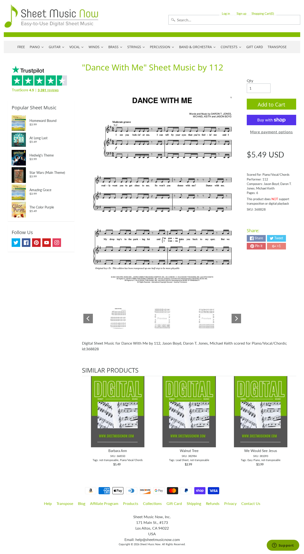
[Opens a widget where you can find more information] (282, 546)
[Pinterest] (36, 242)
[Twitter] (16, 242)
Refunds (212, 503)
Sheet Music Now (150, 544)
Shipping (194, 503)
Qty (250, 80)
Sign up (241, 13)
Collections (152, 503)
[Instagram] (56, 242)
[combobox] (234, 20)
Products (130, 503)
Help (48, 503)
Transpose (65, 503)
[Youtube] (46, 242)
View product (117, 416)
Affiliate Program (104, 503)
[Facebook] (26, 242)
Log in (226, 13)
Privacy (230, 503)
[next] (291, 421)
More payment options (271, 131)
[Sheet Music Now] (51, 16)
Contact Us (250, 503)
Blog (81, 503)
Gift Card (174, 503)
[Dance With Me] (118, 318)
